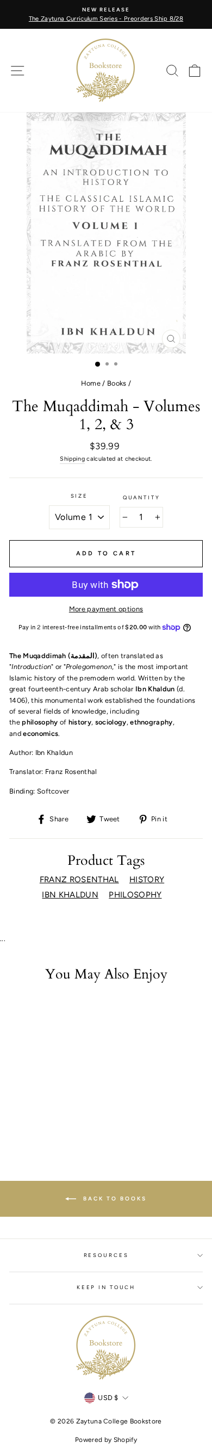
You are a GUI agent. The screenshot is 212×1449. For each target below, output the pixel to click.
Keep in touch (106, 1287)
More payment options (106, 609)
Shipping (72, 458)
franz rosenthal (79, 879)
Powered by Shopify (106, 1440)
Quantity (141, 497)
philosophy (135, 895)
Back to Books (113, 1198)
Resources (106, 1255)
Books (117, 383)
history (146, 879)
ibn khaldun (70, 895)
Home (91, 383)
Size (79, 496)
